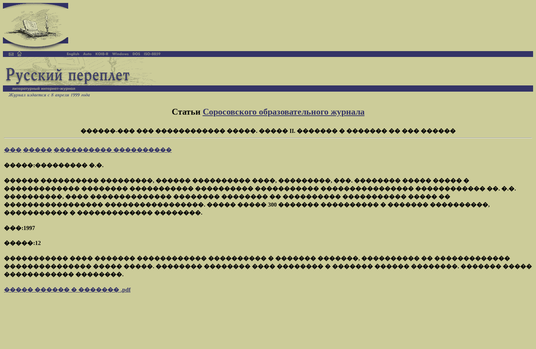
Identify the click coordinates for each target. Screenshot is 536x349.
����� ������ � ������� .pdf (67, 290)
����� (37, 150)
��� (13, 150)
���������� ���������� (113, 150)
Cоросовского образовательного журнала (284, 111)
